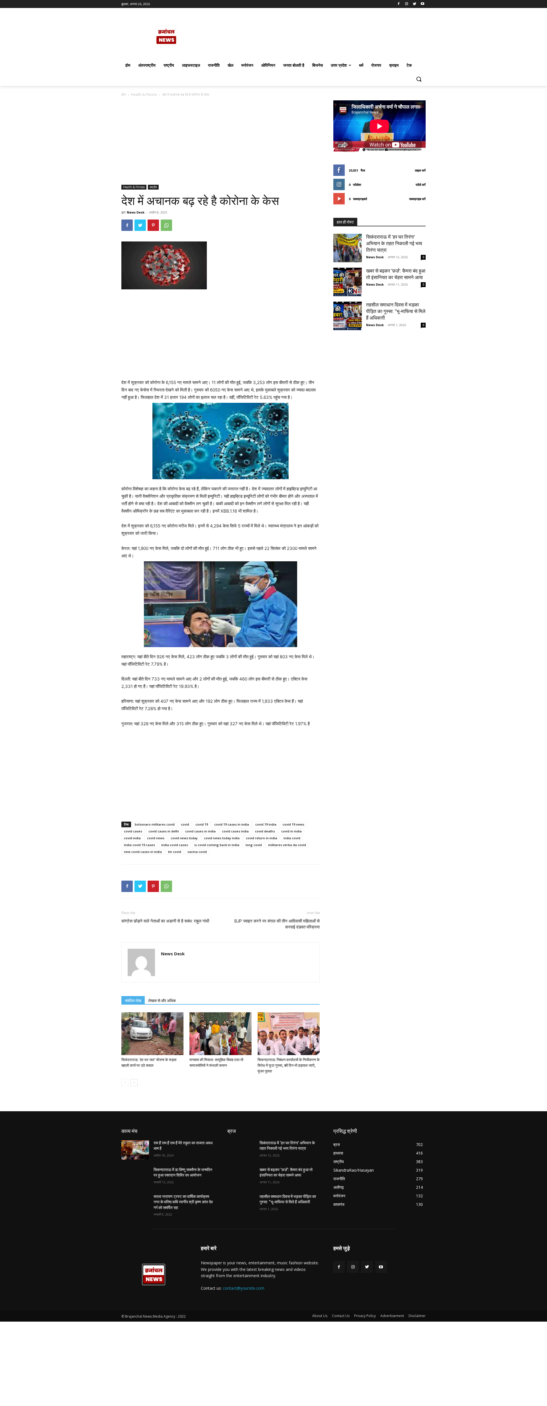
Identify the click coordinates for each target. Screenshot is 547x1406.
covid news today (184, 838)
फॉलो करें (421, 184)
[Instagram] (406, 4)
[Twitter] (414, 4)
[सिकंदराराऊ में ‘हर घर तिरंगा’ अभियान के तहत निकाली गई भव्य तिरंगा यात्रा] (347, 248)
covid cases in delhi (163, 831)
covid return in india (261, 838)
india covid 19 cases (139, 845)
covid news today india (222, 838)
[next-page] (134, 1082)
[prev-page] (124, 1082)
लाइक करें (420, 170)
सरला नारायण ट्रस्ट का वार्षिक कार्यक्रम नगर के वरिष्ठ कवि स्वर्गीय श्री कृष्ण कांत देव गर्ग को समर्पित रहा (183, 1202)
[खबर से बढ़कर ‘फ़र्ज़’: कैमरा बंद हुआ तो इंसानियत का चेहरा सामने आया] (347, 282)
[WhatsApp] (166, 225)
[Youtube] (422, 4)
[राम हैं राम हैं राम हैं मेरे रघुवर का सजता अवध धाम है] (135, 1150)
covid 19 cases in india (231, 824)
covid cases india (235, 831)
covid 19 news (293, 824)
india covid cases (174, 845)
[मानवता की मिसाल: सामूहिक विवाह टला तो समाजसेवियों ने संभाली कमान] (220, 1033)
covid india (132, 838)
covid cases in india (200, 831)
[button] (419, 79)
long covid (254, 845)
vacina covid (197, 852)
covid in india (291, 831)
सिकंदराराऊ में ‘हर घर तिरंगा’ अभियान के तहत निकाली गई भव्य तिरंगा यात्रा (394, 243)
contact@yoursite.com (243, 1288)
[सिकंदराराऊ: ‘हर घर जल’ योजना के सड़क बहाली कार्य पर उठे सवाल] (152, 1033)
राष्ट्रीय (153, 187)
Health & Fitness (144, 94)
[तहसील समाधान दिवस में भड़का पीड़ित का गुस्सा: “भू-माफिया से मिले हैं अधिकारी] (347, 316)
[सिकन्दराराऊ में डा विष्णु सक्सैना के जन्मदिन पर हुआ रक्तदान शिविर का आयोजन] (135, 1176)
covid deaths (265, 831)
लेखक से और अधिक (162, 1000)
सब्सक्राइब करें (417, 199)
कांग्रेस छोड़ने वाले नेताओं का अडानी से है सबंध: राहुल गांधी (165, 921)
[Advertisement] (220, 142)
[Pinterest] (153, 225)
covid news (155, 838)
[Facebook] (398, 4)
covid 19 (201, 824)
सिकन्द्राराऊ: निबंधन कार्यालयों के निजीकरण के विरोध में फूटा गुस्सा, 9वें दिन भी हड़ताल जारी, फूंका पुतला (289, 1065)
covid (185, 824)
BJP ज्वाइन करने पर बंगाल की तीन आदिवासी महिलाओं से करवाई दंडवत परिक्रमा (277, 924)
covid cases (133, 831)
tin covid (174, 852)
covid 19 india (265, 824)
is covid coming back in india (216, 845)
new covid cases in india (143, 852)
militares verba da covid (287, 845)
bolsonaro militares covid (155, 824)
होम (123, 94)
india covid (291, 838)
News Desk (135, 212)
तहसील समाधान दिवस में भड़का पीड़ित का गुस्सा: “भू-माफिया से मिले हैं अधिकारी (395, 311)
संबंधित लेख (133, 1000)
